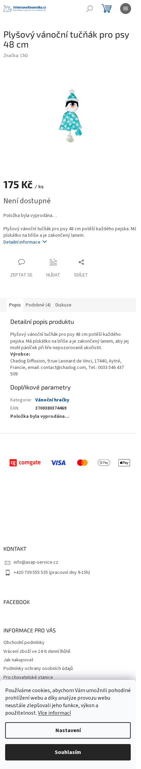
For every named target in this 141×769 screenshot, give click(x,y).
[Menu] (125, 8)
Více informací (54, 713)
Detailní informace (21, 242)
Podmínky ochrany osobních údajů (38, 668)
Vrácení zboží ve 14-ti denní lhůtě (36, 651)
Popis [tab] (15, 305)
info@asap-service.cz (36, 562)
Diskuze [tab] (63, 305)
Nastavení (68, 730)
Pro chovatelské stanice (28, 677)
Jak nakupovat (18, 660)
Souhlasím (68, 752)
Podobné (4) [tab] (38, 305)
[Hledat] (90, 8)
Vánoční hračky (52, 400)
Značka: (15, 55)
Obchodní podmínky (23, 642)
